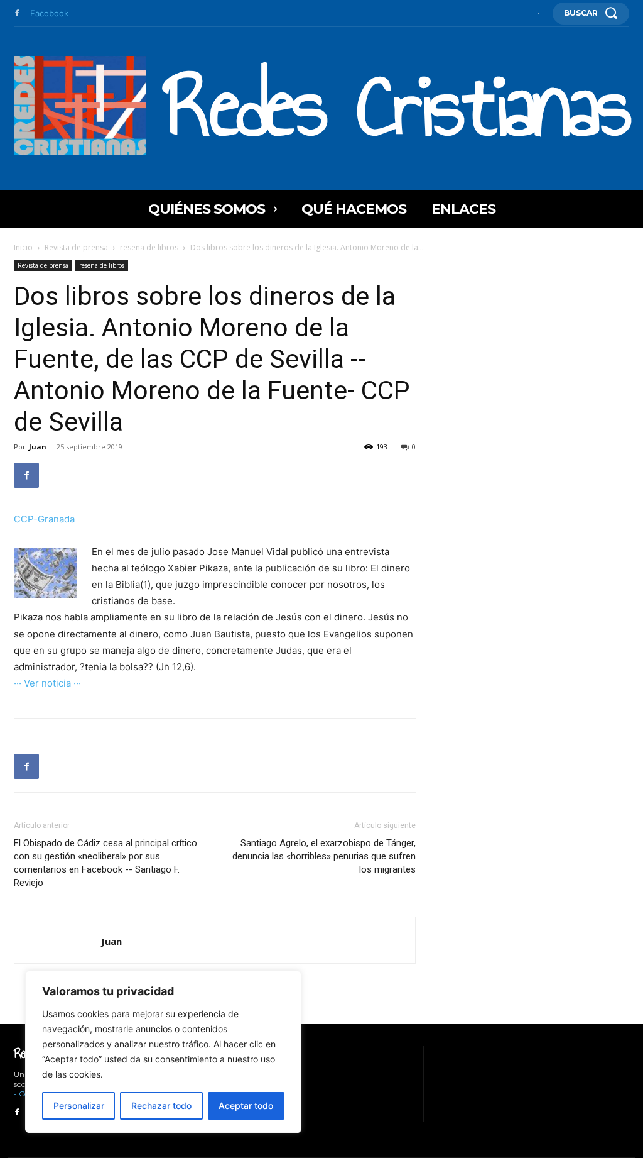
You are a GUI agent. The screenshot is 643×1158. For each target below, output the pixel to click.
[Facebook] (17, 13)
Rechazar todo (161, 1105)
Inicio (23, 247)
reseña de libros (149, 247)
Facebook (49, 13)
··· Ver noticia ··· (47, 683)
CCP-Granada (44, 519)
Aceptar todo (246, 1105)
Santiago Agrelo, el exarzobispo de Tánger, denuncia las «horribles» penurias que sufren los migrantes (324, 856)
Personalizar (78, 1105)
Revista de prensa (76, 247)
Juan (37, 446)
